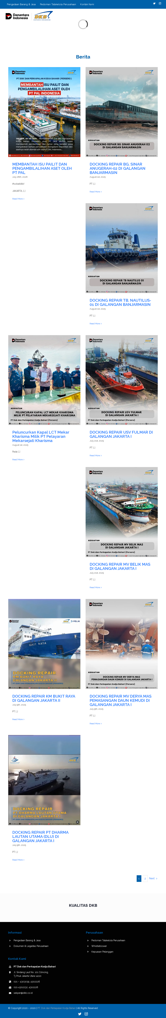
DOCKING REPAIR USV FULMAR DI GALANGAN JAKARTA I (121, 380)
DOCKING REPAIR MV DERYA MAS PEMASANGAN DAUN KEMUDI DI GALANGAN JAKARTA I (121, 644)
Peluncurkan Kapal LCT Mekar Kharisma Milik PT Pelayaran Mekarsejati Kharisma (44, 380)
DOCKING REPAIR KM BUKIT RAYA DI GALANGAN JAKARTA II (44, 644)
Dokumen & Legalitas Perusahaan (31, 946)
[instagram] (86, 1014)
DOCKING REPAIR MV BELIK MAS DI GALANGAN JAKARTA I (121, 512)
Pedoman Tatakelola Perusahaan (108, 940)
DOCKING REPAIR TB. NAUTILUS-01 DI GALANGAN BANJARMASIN (121, 248)
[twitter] (79, 1014)
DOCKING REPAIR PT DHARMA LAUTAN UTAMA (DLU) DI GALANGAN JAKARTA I (44, 780)
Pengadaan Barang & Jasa (27, 940)
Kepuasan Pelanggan (102, 951)
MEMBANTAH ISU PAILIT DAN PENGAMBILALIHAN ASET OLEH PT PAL (44, 112)
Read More (17, 199)
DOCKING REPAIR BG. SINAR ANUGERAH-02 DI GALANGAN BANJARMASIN (121, 112)
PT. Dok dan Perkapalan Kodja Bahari (56, 1008)
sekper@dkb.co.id (23, 993)
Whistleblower (99, 946)
